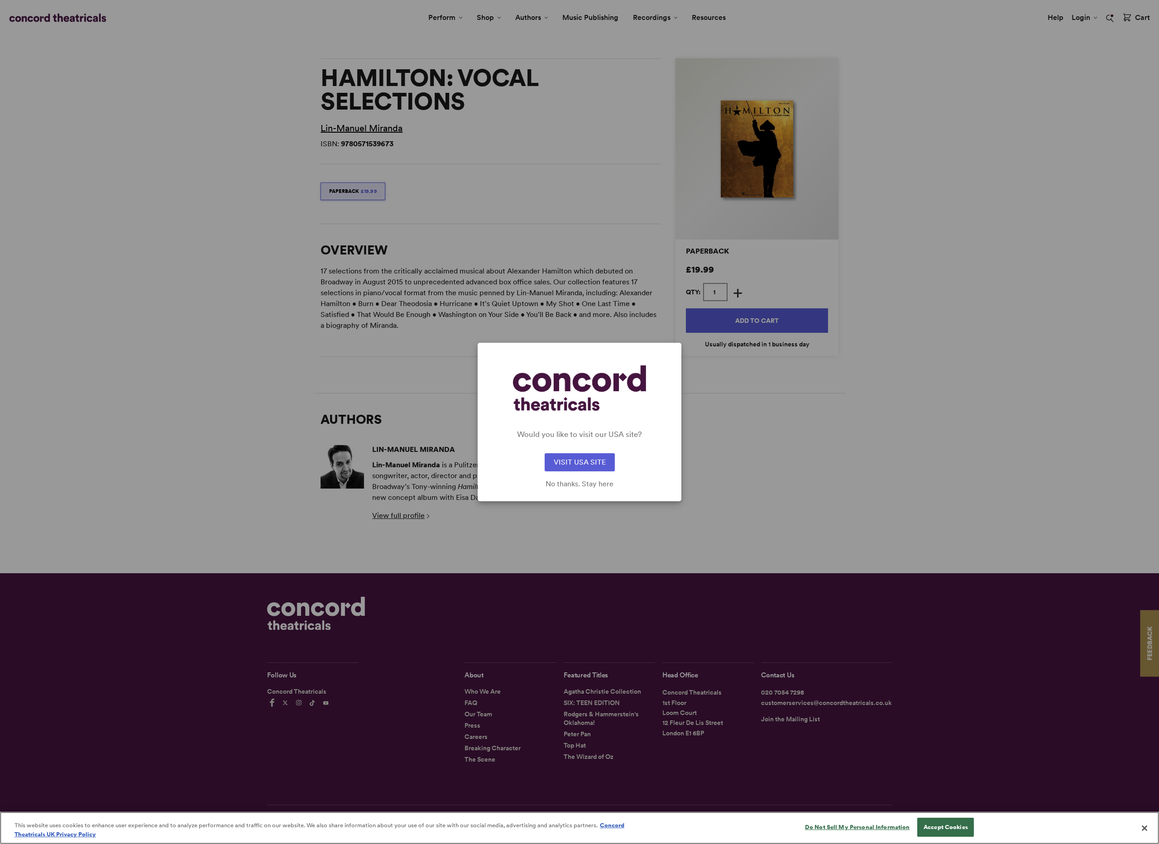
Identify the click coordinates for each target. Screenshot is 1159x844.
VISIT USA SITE (580, 462)
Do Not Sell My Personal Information (857, 827)
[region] (579, 828)
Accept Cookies (946, 827)
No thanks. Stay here (579, 484)
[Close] (1144, 828)
